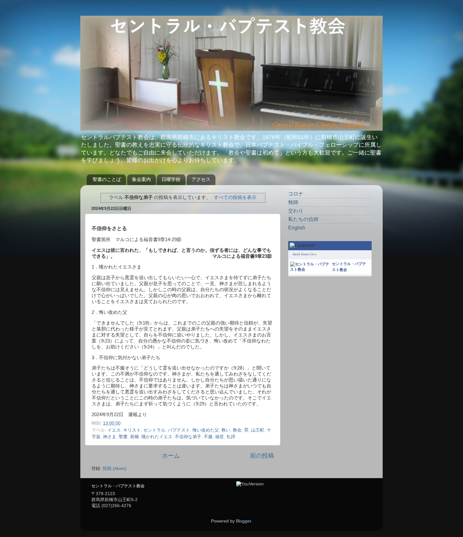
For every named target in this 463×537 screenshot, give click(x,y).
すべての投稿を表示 (235, 197)
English (296, 227)
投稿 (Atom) (114, 468)
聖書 (123, 436)
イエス (114, 430)
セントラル (154, 430)
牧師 (293, 202)
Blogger (243, 521)
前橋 (134, 436)
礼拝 (230, 436)
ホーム (171, 455)
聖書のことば (107, 179)
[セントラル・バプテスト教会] (309, 269)
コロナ (295, 193)
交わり (295, 210)
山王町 (257, 430)
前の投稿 (262, 455)
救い (225, 430)
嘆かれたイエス (156, 436)
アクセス (200, 179)
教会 (237, 430)
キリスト (132, 430)
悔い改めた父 (205, 430)
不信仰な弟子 (188, 436)
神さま (109, 436)
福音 (219, 436)
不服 (208, 436)
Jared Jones (301, 254)
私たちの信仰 (303, 219)
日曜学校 (171, 179)
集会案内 (141, 179)
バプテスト (179, 430)
